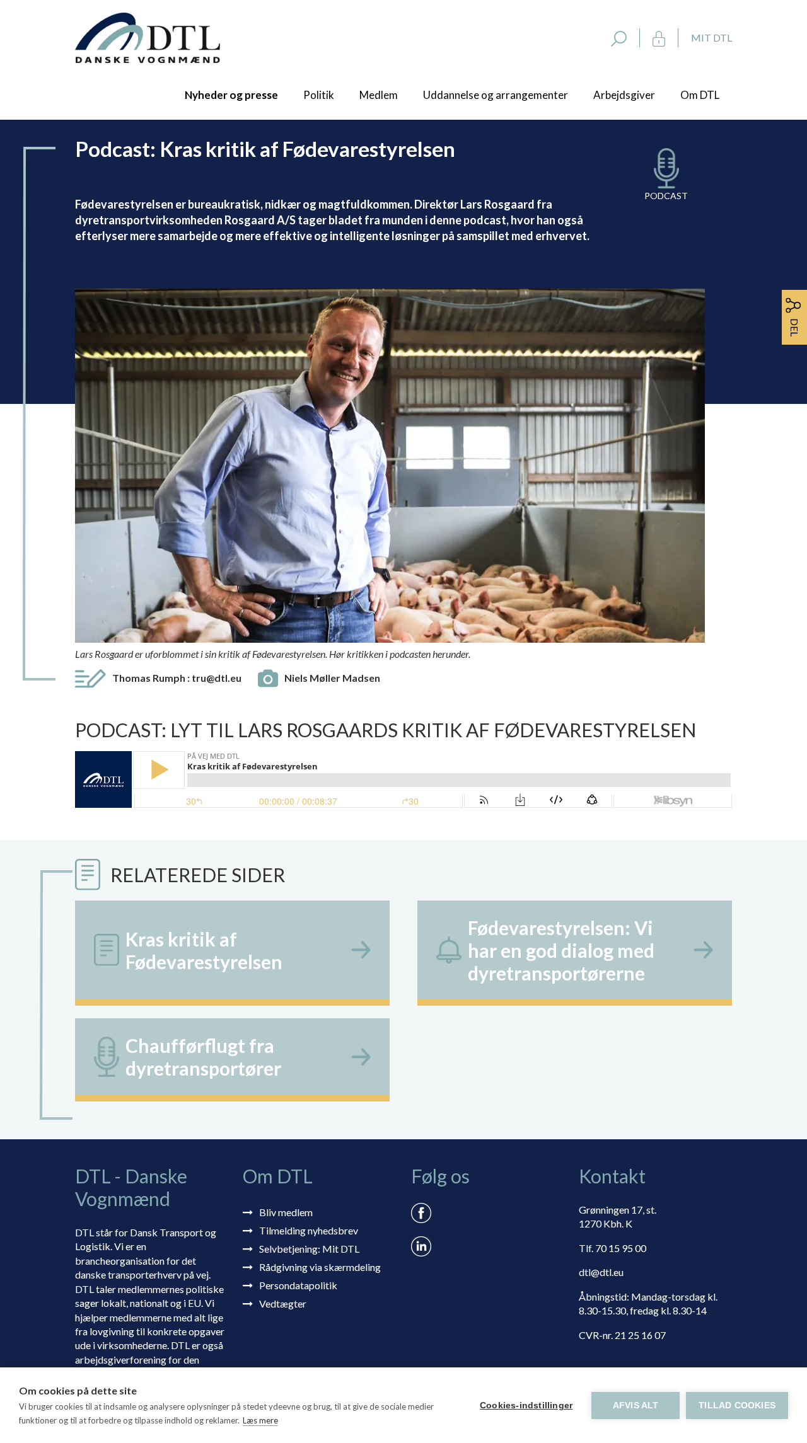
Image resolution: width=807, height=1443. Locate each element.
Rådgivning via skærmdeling (320, 1267)
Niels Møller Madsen (332, 678)
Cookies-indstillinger (526, 1405)
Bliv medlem (286, 1212)
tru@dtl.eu (216, 678)
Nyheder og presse (231, 94)
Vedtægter (282, 1303)
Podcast (666, 195)
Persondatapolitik (298, 1285)
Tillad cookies (737, 1405)
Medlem (378, 94)
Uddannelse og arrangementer (495, 94)
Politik (318, 94)
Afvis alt (636, 1405)
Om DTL (699, 94)
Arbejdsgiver (624, 94)
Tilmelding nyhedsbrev (308, 1230)
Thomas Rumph (176, 678)
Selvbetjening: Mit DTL (309, 1249)
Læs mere (260, 1420)
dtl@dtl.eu (601, 1272)
